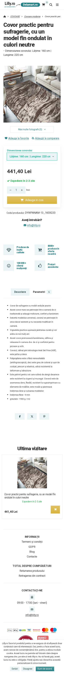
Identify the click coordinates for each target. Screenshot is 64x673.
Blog (32, 551)
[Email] (32, 609)
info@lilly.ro (33, 225)
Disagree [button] (27, 668)
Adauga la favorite (18, 138)
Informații (32, 536)
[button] (56, 94)
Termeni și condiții (32, 541)
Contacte (32, 556)
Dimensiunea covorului (19, 150)
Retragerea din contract (32, 575)
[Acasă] (21, 5)
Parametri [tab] (41, 291)
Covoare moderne (32, 16)
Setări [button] (15, 668)
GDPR (32, 546)
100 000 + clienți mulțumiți (22, 266)
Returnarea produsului (32, 570)
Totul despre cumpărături (32, 565)
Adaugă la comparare (47, 138)
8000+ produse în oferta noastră (53, 250)
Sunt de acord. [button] (44, 668)
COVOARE (15, 16)
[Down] (9, 190)
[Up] (22, 190)
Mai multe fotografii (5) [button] (30, 129)
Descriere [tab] (20, 291)
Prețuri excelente (53, 265)
